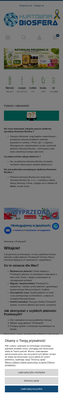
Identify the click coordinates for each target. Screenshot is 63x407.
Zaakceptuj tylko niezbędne (31, 372)
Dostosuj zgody (31, 380)
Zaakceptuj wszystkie (31, 389)
